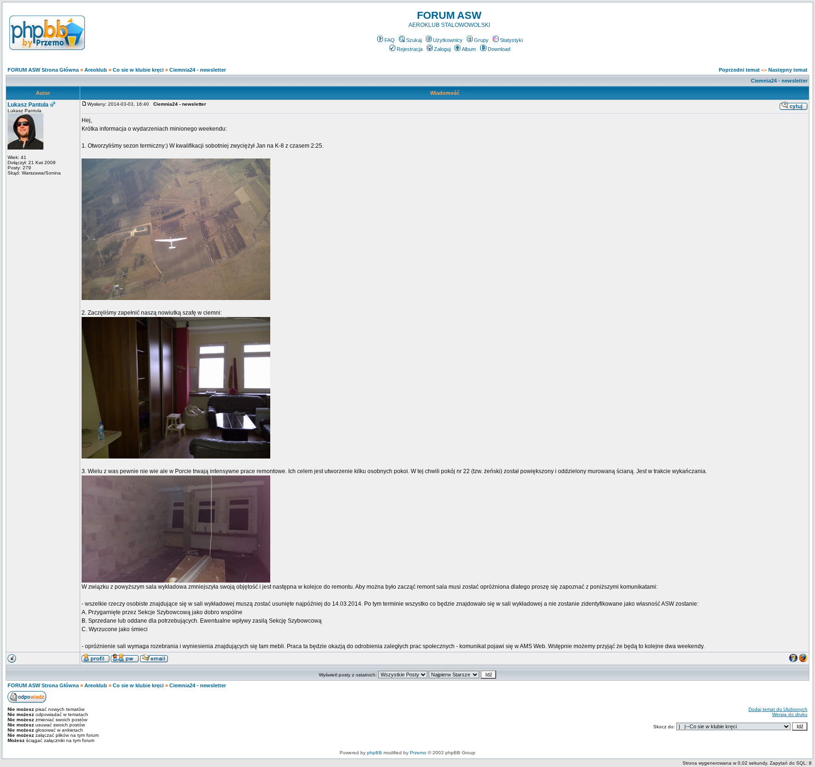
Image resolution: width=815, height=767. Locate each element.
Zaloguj (442, 49)
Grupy (481, 40)
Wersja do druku (789, 714)
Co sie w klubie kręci (138, 70)
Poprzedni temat (739, 70)
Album (469, 49)
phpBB (374, 752)
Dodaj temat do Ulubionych (777, 709)
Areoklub (95, 70)
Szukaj (414, 40)
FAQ (389, 40)
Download (499, 49)
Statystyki (511, 40)
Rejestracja (410, 49)
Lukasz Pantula (28, 104)
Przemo (418, 752)
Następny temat (787, 70)
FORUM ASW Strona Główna (43, 70)
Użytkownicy (448, 40)
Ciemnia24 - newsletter (197, 70)
